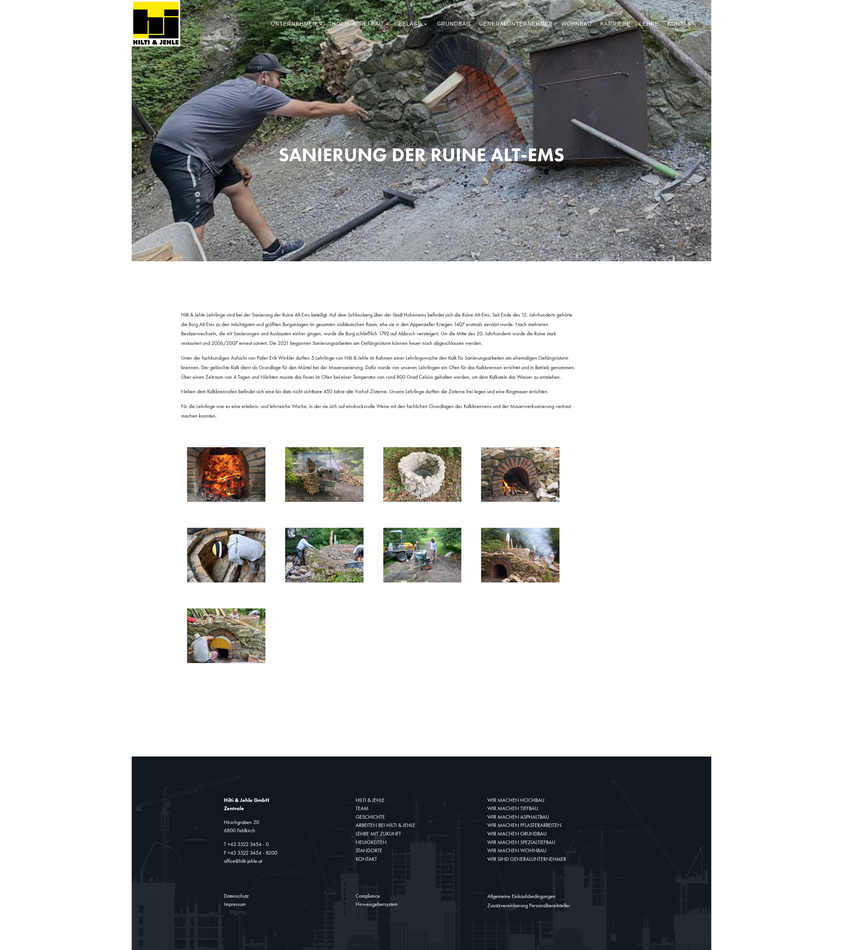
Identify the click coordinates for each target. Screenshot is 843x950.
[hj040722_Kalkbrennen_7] (422, 582)
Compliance (368, 896)
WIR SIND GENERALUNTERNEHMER (526, 859)
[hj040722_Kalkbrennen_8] (520, 582)
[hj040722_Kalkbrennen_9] (226, 663)
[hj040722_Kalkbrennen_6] (324, 582)
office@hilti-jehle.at (243, 861)
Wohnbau (576, 24)
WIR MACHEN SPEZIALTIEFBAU (521, 842)
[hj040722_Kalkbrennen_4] (520, 502)
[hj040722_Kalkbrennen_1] (226, 502)
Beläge (410, 24)
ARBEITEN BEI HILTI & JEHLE (385, 825)
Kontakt (681, 24)
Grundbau (454, 24)
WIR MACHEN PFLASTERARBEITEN (524, 825)
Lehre (649, 24)
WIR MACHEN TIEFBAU (512, 808)
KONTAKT (366, 859)
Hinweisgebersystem (377, 904)
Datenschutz (236, 896)
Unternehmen (294, 24)
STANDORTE (369, 850)
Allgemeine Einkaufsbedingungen (521, 896)
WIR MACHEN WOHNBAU (516, 850)
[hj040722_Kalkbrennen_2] (324, 502)
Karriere (615, 24)
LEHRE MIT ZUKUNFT (378, 834)
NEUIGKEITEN (371, 842)
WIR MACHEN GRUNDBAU (517, 834)
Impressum (235, 904)
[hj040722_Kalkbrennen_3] (422, 502)
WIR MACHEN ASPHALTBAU (518, 817)
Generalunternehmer (516, 24)
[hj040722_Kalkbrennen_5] (226, 582)
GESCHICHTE (370, 817)
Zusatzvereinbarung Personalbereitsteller (528, 905)
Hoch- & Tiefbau (357, 24)
